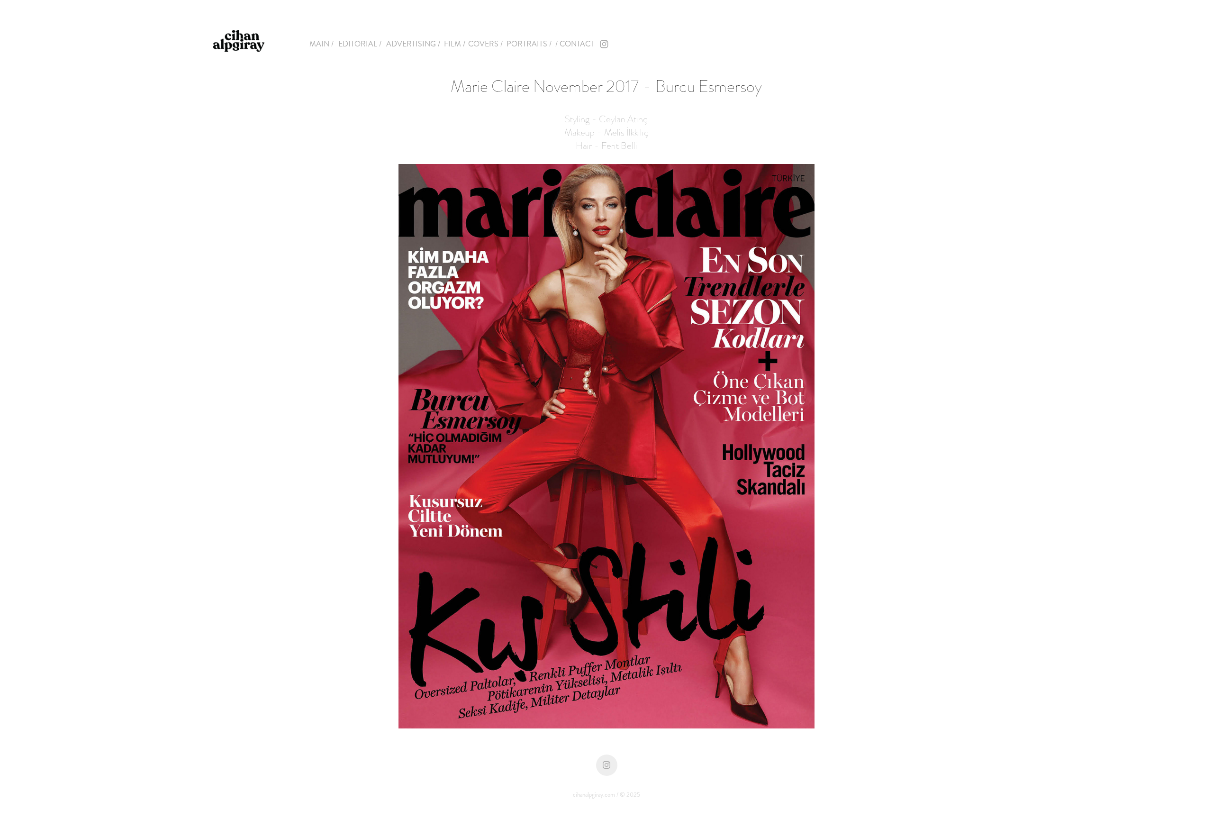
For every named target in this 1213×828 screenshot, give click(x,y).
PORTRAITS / (529, 43)
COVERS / (485, 43)
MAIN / (321, 43)
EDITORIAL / (359, 43)
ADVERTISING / (413, 43)
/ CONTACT (574, 43)
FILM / (454, 43)
